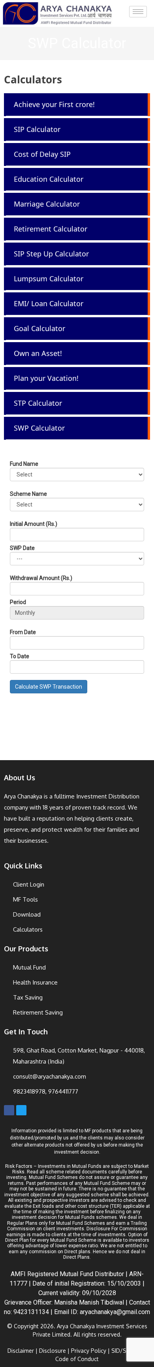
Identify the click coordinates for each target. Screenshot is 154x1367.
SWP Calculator (39, 428)
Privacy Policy (88, 1350)
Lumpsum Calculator (48, 278)
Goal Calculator (39, 328)
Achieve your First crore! (54, 104)
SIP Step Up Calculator (51, 253)
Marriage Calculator (47, 204)
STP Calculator (38, 403)
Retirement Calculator (50, 228)
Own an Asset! (38, 353)
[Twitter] (21, 1110)
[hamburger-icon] (138, 11)
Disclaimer (21, 1350)
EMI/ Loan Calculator (48, 303)
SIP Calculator (37, 129)
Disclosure (52, 1350)
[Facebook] (9, 1110)
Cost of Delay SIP (42, 154)
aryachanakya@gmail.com (115, 1312)
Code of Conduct (77, 1359)
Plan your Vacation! (46, 378)
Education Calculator (48, 179)
